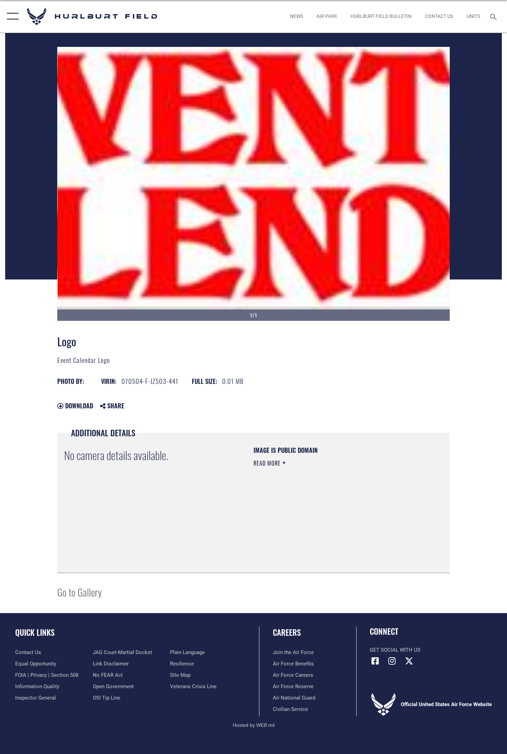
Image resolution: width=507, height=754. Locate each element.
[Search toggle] (494, 16)
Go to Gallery (79, 591)
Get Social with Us (395, 650)
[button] (11, 16)
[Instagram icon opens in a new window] (392, 661)
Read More (268, 463)
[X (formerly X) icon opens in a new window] (409, 661)
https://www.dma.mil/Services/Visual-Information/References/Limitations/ (334, 516)
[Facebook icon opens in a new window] (375, 661)
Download (78, 405)
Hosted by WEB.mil (254, 725)
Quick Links (34, 632)
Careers (287, 632)
